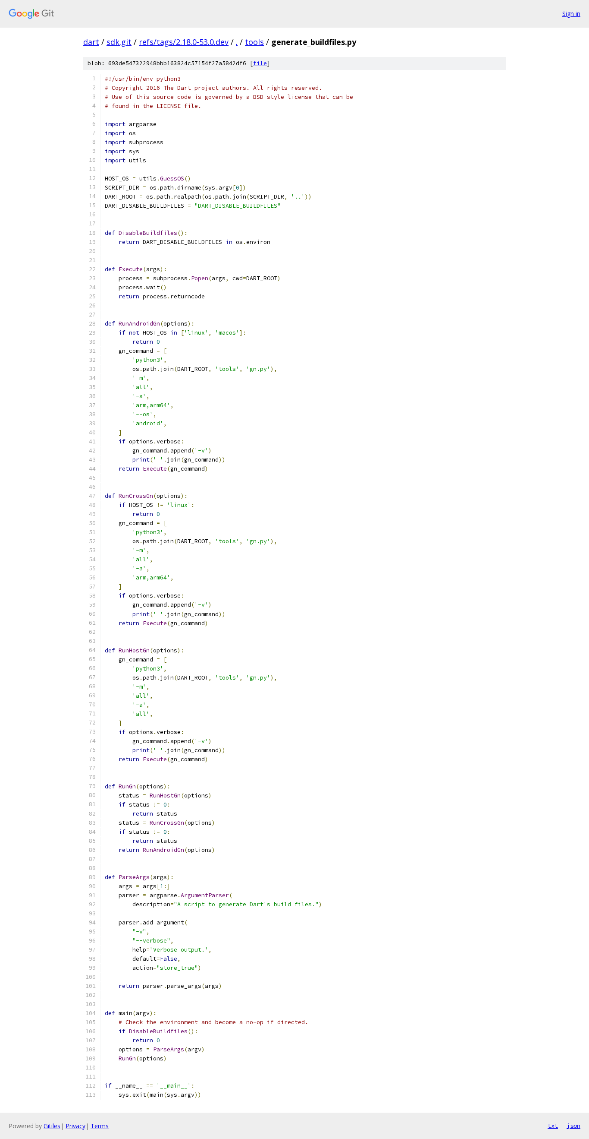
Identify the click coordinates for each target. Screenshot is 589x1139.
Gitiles (52, 1126)
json (573, 1126)
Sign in (571, 13)
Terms (100, 1126)
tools (254, 42)
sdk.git (119, 42)
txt (553, 1126)
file (260, 63)
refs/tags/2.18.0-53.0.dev (184, 42)
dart (91, 42)
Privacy (75, 1126)
